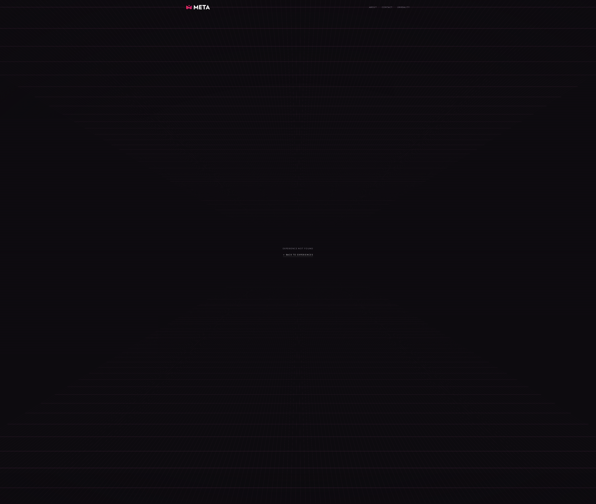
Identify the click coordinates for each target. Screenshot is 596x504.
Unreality (403, 7)
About (373, 7)
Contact (387, 7)
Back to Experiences (299, 255)
